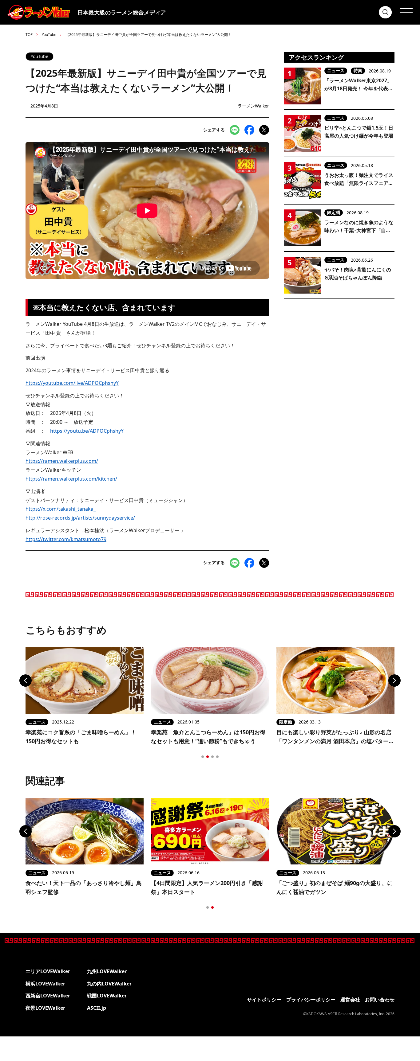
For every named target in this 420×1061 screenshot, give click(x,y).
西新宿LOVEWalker (48, 995)
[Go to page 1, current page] (207, 907)
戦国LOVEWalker (107, 995)
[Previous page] (25, 680)
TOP (29, 34)
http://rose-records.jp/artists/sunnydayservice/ (80, 517)
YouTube (49, 34)
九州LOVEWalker (107, 971)
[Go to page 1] (202, 756)
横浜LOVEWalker (45, 983)
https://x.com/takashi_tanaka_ (61, 508)
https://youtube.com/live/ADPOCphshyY (72, 383)
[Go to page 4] (217, 756)
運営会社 (350, 999)
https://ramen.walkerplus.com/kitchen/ (71, 478)
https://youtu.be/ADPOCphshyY (87, 430)
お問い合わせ (379, 999)
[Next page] (394, 680)
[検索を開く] (385, 12)
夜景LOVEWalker (45, 1007)
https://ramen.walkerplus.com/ (62, 461)
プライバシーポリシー (310, 999)
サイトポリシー (264, 999)
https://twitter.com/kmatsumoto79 (66, 539)
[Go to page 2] (207, 756)
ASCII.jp (96, 1007)
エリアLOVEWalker (48, 971)
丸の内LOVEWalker (109, 983)
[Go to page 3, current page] (212, 756)
